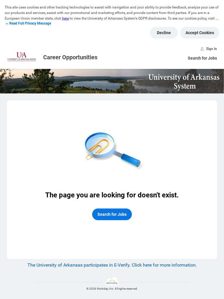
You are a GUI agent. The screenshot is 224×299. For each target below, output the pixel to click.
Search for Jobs (202, 58)
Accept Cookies (200, 32)
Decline (164, 32)
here (65, 18)
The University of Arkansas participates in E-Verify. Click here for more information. (112, 265)
